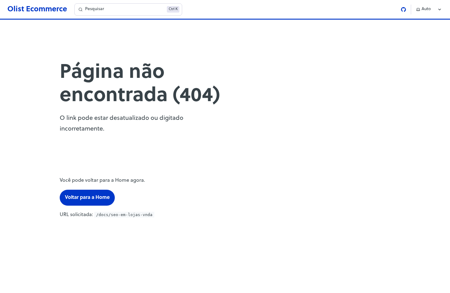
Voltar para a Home (87, 197)
